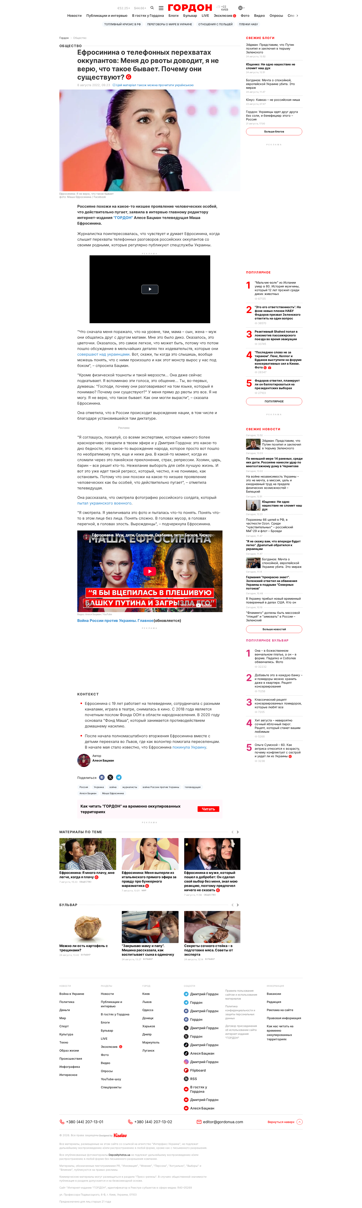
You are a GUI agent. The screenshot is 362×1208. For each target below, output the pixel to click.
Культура (66, 1034)
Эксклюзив (223, 16)
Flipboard (198, 1070)
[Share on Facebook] (102, 778)
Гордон (64, 37)
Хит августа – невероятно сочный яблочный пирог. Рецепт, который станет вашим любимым (277, 725)
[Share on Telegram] (119, 778)
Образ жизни (69, 1050)
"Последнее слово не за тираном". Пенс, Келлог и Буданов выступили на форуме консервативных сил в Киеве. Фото (278, 359)
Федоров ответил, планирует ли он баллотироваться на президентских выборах (277, 384)
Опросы (276, 16)
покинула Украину (189, 747)
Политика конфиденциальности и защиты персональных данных (240, 1012)
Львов (147, 1002)
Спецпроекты (111, 1087)
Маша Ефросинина (113, 793)
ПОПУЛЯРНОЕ (258, 272)
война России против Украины (161, 787)
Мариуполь (151, 1042)
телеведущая (193, 787)
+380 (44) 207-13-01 (84, 1122)
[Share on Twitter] (110, 778)
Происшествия (70, 1058)
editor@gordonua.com (223, 1122)
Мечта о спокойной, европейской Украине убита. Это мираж (270, 84)
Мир (144, 890)
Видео (259, 16)
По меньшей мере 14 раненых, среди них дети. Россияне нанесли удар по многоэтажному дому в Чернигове (274, 462)
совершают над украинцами (103, 354)
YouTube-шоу (111, 1079)
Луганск (148, 1050)
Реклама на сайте (280, 1010)
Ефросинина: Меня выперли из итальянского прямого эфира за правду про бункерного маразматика (149, 879)
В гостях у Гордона (148, 16)
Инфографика (69, 1067)
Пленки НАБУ (248, 24)
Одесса (147, 1010)
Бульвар (190, 16)
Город (146, 985)
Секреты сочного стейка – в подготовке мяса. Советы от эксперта (208, 950)
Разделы (106, 985)
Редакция (274, 1002)
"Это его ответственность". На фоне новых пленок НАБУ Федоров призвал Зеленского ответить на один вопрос (278, 312)
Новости (74, 16)
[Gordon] (190, 8)
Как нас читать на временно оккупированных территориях (280, 1032)
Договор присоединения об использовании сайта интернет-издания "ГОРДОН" (241, 1031)
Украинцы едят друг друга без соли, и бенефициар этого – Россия (272, 115)
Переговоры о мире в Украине (169, 24)
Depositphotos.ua (119, 1154)
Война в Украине (71, 994)
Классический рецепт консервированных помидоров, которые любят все (278, 703)
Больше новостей (274, 629)
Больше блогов (274, 131)
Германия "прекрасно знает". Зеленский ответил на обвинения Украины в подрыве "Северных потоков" (271, 582)
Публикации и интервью (106, 16)
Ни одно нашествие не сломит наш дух (270, 66)
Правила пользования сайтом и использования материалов (241, 994)
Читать (208, 809)
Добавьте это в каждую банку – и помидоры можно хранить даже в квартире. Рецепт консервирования (278, 680)
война (113, 787)
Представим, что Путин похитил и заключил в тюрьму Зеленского (270, 48)
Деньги (64, 1010)
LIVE (205, 16)
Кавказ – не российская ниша (273, 100)
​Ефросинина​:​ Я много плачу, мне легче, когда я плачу (87, 875)
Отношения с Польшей (215, 24)
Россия (84, 787)
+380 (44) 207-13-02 (153, 1122)
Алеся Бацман (88, 793)
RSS (193, 1079)
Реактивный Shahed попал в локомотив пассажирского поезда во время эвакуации (276, 335)
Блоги (174, 16)
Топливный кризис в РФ (122, 24)
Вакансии (274, 994)
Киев (146, 994)
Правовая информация (284, 1018)
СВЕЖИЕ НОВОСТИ (263, 429)
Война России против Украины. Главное (115, 620)
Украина (99, 787)
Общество (79, 37)
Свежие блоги (260, 38)
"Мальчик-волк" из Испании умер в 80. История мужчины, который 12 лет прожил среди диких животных (277, 288)
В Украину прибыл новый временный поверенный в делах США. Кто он (273, 600)
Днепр (147, 1034)
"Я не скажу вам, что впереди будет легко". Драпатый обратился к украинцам (273, 545)
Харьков (148, 1026)
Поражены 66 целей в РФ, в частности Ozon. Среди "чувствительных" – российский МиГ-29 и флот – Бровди (269, 525)
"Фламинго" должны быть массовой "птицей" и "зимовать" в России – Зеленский (273, 616)
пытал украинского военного (104, 503)
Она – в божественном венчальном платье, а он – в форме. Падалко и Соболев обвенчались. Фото (275, 656)
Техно (63, 1042)
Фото (245, 16)
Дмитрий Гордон (204, 994)
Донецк (147, 1018)
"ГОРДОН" (123, 217)
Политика (66, 1002)
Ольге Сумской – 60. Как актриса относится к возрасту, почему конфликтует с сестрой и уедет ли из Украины (278, 750)
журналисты (129, 787)
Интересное (68, 1075)
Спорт (64, 1026)
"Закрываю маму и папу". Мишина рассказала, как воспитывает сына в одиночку (148, 950)
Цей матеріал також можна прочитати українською (155, 85)
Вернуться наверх (281, 1122)
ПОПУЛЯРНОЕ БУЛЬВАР (267, 640)
